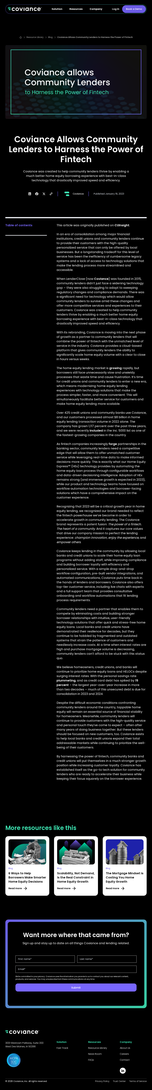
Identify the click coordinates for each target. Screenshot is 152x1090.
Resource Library (97, 1048)
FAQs (91, 1060)
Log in (115, 9)
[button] (57, 9)
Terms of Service (138, 1081)
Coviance (101, 279)
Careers (124, 1054)
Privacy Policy (102, 1081)
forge (113, 444)
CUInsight (122, 225)
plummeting (66, 680)
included (96, 430)
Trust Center (119, 1081)
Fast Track (62, 1048)
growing (115, 368)
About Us (125, 1048)
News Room (95, 1054)
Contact (125, 1060)
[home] (25, 9)
